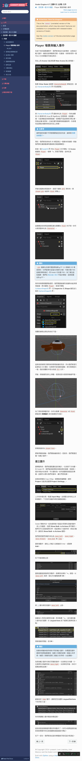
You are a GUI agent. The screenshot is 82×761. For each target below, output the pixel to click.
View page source (70, 10)
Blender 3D (52, 275)
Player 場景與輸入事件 (13, 45)
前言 (4, 26)
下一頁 (71, 741)
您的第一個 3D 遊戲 (9, 35)
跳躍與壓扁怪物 (10, 61)
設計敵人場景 (10, 55)
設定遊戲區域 (10, 42)
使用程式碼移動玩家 (12, 52)
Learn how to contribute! (68, 12)
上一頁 (40, 741)
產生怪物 (8, 58)
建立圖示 (9, 48)
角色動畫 (8, 71)
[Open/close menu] (1, 26)
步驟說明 (6, 29)
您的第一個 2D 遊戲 (9, 32)
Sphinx (45, 756)
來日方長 (8, 74)
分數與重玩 (9, 68)
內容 (5, 39)
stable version (48, 36)
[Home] (36, 7)
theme (56, 756)
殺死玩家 (8, 65)
